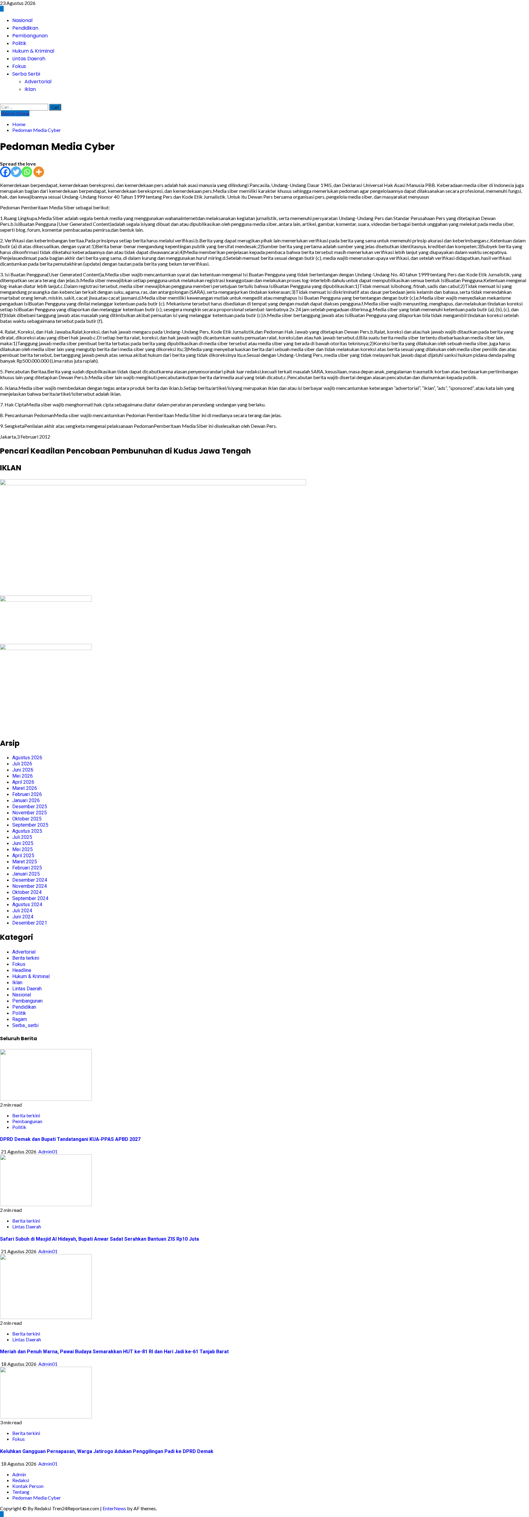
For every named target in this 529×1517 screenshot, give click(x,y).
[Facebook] (5, 171)
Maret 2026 (24, 788)
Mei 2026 (22, 776)
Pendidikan (25, 28)
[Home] (2, 9)
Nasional (22, 20)
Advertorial (37, 81)
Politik (19, 43)
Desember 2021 (29, 923)
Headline (21, 970)
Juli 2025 (22, 837)
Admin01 (48, 1151)
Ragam (19, 1019)
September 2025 (30, 825)
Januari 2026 (26, 800)
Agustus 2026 (27, 757)
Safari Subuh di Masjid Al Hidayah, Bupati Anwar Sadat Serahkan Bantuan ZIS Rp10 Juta (99, 1239)
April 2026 (23, 782)
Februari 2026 (27, 794)
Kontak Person (27, 1486)
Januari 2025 (26, 874)
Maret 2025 (24, 862)
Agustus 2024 (27, 904)
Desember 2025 (29, 806)
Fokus (19, 66)
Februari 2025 (27, 868)
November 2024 (29, 886)
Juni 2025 (22, 843)
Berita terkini (25, 958)
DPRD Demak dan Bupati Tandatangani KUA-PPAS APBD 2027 (70, 1139)
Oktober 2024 (27, 892)
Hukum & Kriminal (33, 50)
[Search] (2, 101)
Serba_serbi (25, 1025)
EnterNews (114, 1508)
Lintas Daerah (28, 58)
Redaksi (20, 1480)
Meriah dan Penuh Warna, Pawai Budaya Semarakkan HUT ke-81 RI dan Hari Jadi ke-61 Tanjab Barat (114, 1351)
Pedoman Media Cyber (36, 1497)
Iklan (30, 89)
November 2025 (29, 813)
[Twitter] (16, 171)
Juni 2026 (22, 770)
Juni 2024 (22, 917)
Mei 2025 (22, 849)
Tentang (20, 1492)
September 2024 (30, 898)
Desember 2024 (29, 880)
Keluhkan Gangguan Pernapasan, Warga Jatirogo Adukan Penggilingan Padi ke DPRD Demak (106, 1451)
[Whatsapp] (26, 171)
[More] (38, 171)
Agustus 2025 (27, 831)
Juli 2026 (22, 764)
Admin (19, 1474)
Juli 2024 (22, 911)
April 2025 (23, 855)
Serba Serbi (26, 73)
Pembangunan (30, 35)
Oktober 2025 (27, 819)
